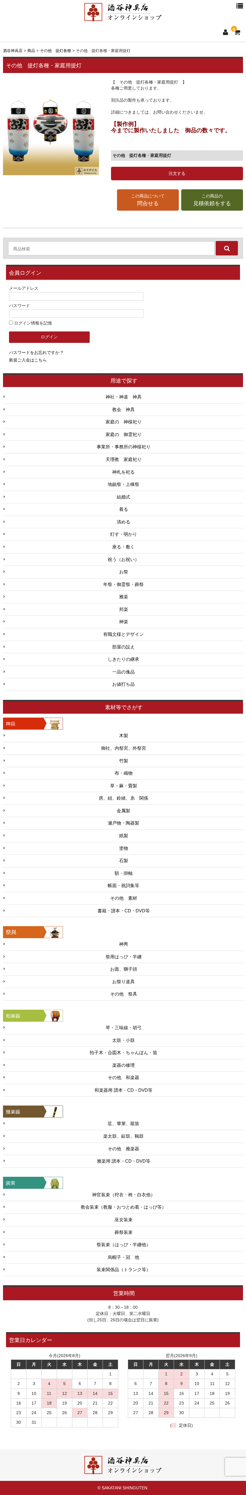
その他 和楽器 (123, 1077)
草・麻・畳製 (123, 785)
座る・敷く (123, 547)
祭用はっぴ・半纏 (124, 956)
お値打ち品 (123, 684)
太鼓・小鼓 (123, 1040)
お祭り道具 (123, 981)
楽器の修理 (123, 1065)
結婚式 (123, 497)
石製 (123, 860)
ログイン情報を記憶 (32, 323)
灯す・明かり (123, 534)
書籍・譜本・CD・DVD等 (124, 910)
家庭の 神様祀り (124, 422)
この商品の (212, 200)
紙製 (123, 835)
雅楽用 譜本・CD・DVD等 (123, 1161)
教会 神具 (123, 409)
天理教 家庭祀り (124, 459)
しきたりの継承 (123, 659)
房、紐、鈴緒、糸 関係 (123, 798)
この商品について (148, 200)
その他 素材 (123, 898)
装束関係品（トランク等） (124, 1269)
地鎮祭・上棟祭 (123, 484)
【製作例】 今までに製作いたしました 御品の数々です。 (171, 127)
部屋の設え (123, 647)
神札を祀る (123, 472)
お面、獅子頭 (123, 969)
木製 (123, 735)
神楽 (123, 621)
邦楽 (123, 609)
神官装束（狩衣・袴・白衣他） (123, 1194)
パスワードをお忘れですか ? (36, 352)
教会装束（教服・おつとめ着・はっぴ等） (123, 1207)
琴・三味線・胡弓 (124, 1027)
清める (123, 522)
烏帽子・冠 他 (123, 1257)
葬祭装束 (124, 1232)
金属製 (123, 810)
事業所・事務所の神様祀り (124, 446)
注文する (177, 173)
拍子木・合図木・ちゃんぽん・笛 (123, 1052)
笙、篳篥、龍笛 (123, 1123)
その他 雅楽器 (123, 1148)
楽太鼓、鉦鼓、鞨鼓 (123, 1136)
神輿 (123, 944)
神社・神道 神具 (124, 397)
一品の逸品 (123, 672)
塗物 (123, 848)
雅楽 (123, 596)
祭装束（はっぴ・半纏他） (124, 1244)
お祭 (123, 571)
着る (123, 509)
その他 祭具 (123, 994)
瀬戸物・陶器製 (123, 823)
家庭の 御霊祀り (124, 434)
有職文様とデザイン (123, 634)
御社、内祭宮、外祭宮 (123, 748)
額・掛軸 (124, 873)
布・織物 (124, 773)
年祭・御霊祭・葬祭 (123, 584)
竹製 (123, 760)
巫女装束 (124, 1219)
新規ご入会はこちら (28, 360)
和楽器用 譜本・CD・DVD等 (123, 1090)
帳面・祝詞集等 (123, 885)
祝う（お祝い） (123, 559)
